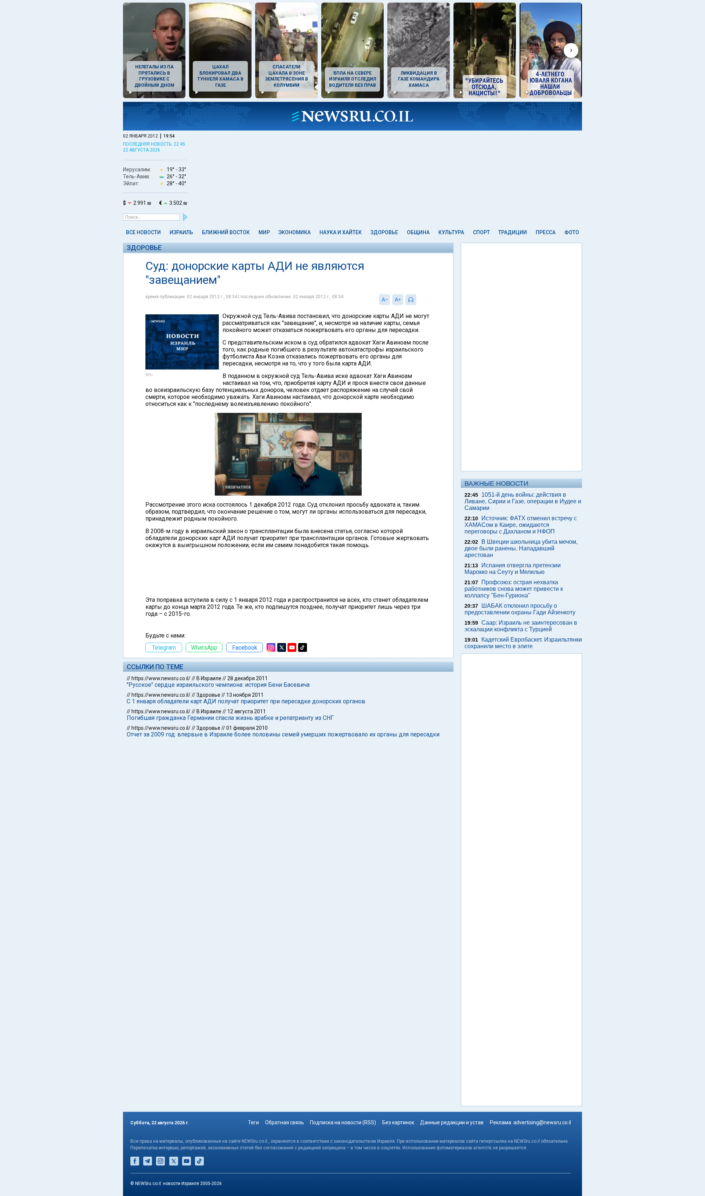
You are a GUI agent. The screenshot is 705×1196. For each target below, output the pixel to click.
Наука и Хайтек (340, 232)
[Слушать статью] (418, 299)
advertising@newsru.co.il (542, 1122)
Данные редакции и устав (452, 1122)
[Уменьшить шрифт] (384, 299)
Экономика (294, 232)
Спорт (481, 232)
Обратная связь (284, 1122)
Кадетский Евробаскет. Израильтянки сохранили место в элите (523, 642)
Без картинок (398, 1122)
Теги (253, 1122)
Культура (451, 232)
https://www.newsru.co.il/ (161, 678)
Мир (264, 232)
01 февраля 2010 (247, 728)
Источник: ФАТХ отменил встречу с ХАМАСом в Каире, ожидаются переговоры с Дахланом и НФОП (520, 525)
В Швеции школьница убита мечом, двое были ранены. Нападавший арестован (521, 548)
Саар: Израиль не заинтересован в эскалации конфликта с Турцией (520, 626)
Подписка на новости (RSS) (343, 1122)
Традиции (512, 232)
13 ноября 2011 (245, 695)
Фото (571, 232)
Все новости (143, 232)
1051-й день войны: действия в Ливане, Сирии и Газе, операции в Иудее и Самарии (522, 501)
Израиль (181, 232)
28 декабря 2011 (247, 678)
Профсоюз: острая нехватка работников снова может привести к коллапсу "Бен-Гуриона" (513, 589)
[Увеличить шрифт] (397, 299)
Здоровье (384, 232)
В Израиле (208, 678)
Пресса (546, 232)
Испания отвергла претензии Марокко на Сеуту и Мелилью (512, 568)
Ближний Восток (226, 232)
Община (418, 232)
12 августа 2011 (246, 711)
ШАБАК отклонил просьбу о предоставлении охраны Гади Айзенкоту (519, 609)
